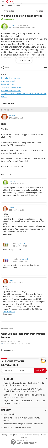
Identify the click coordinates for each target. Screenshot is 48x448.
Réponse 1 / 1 (7, 110)
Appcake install (8, 81)
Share (6, 68)
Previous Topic (9, 11)
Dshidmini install (9, 84)
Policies (24, 437)
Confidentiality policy (32, 435)
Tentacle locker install (11, 87)
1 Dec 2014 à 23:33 (16, 283)
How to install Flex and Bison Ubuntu (18, 427)
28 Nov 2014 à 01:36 (16, 184)
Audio (18, 6)
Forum (9, 6)
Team (11, 435)
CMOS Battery (9, 311)
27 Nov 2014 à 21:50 (16, 118)
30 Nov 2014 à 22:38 (16, 210)
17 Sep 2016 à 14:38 (27, 28)
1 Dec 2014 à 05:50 (20, 246)
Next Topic (40, 11)
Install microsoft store (11, 90)
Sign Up (4, 435)
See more (26, 61)
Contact (43, 435)
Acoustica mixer (9, 414)
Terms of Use (18, 435)
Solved (6, 19)
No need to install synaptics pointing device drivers (23, 424)
